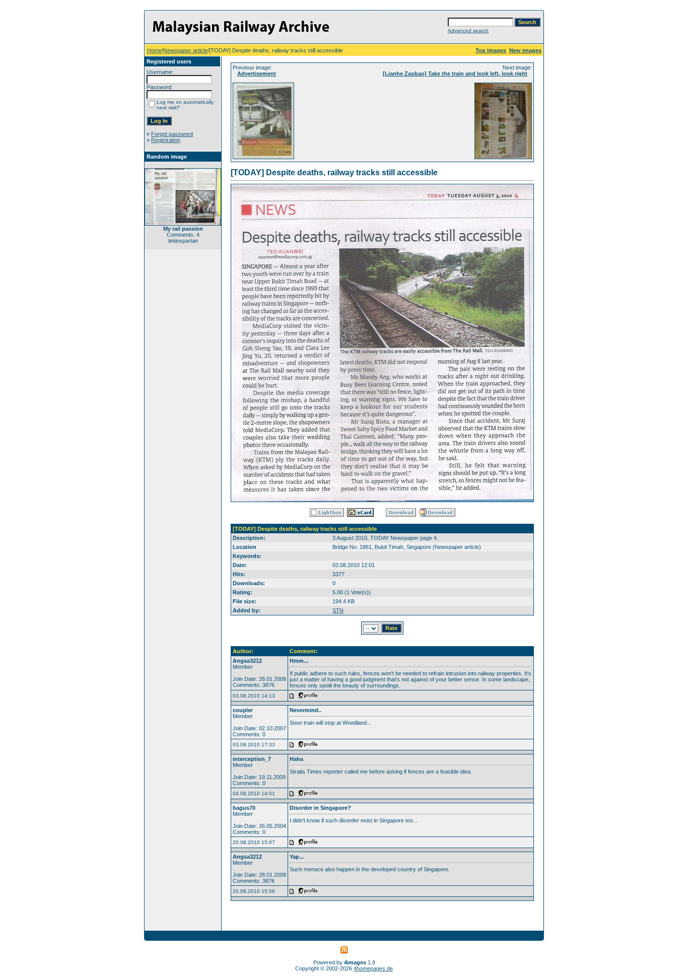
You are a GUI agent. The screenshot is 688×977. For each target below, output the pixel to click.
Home (154, 50)
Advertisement (256, 74)
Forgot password (172, 134)
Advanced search (468, 30)
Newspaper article (185, 50)
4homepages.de (373, 968)
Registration (165, 140)
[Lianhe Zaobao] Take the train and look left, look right (455, 74)
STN (337, 610)
